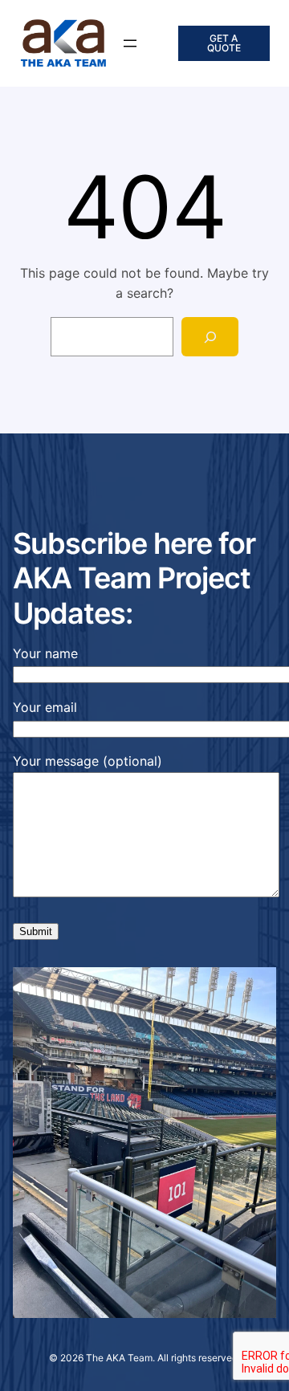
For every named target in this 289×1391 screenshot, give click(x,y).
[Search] (209, 336)
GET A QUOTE (224, 43)
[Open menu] (130, 43)
